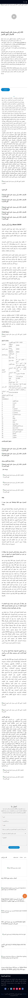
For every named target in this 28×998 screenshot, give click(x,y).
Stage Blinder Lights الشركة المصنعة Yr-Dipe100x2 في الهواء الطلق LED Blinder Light (12, 900)
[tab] (14, 95)
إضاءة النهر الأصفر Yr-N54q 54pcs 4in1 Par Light (13, 945)
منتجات (21, 857)
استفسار (5, 89)
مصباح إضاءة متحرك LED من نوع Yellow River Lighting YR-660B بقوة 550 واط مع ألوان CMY (14, 968)
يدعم (25, 857)
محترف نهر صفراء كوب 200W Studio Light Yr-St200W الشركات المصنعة (13, 923)
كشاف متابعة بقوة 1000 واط (9, 878)
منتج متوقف (15, 857)
